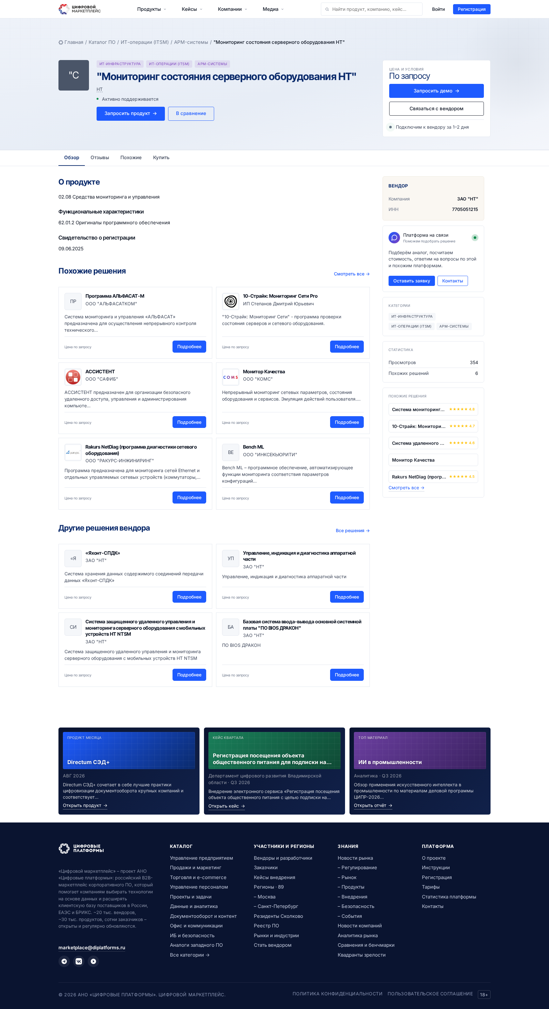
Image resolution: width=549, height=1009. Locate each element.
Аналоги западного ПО (196, 945)
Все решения (353, 530)
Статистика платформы (449, 897)
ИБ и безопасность (192, 935)
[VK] (79, 961)
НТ (100, 89)
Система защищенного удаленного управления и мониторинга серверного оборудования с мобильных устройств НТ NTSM (145, 628)
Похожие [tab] (131, 157)
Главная (73, 42)
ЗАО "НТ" (467, 198)
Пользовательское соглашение (430, 993)
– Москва (264, 897)
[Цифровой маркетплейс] (106, 848)
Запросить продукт (131, 113)
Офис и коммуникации (196, 926)
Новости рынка (355, 858)
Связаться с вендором (437, 108)
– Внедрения (352, 897)
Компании (230, 9)
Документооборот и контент (203, 916)
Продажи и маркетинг (195, 867)
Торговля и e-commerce (198, 877)
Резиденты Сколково (278, 916)
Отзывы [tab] (100, 157)
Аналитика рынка (358, 935)
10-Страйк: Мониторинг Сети (419, 426)
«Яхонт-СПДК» (102, 553)
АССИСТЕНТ (100, 372)
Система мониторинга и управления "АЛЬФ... (419, 409)
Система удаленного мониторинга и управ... (419, 443)
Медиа (270, 9)
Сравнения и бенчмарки (366, 945)
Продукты (149, 9)
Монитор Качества (264, 372)
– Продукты (351, 887)
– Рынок (347, 877)
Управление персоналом (199, 887)
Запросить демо (436, 91)
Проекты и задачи (191, 897)
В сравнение (191, 113)
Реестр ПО (266, 926)
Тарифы (431, 887)
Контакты (452, 280)
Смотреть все (352, 273)
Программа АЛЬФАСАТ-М (114, 296)
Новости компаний (360, 926)
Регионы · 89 (269, 887)
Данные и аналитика (194, 906)
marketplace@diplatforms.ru (91, 948)
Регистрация (472, 9)
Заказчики (266, 867)
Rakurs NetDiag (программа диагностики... (419, 476)
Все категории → (190, 955)
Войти (438, 9)
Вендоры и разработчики (283, 858)
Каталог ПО (102, 42)
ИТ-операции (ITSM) (145, 42)
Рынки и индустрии (276, 935)
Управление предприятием (201, 858)
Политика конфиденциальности (338, 993)
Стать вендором (273, 945)
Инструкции (436, 867)
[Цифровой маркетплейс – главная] (79, 9)
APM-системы (191, 42)
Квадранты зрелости (362, 955)
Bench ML (253, 447)
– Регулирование (357, 867)
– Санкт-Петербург (276, 906)
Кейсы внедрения (274, 877)
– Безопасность (356, 906)
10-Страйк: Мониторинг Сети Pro (280, 296)
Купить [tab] (161, 157)
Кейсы (189, 9)
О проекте (434, 858)
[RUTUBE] (93, 961)
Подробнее (189, 346)
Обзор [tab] (71, 157)
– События (350, 916)
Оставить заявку (411, 280)
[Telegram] (64, 961)
